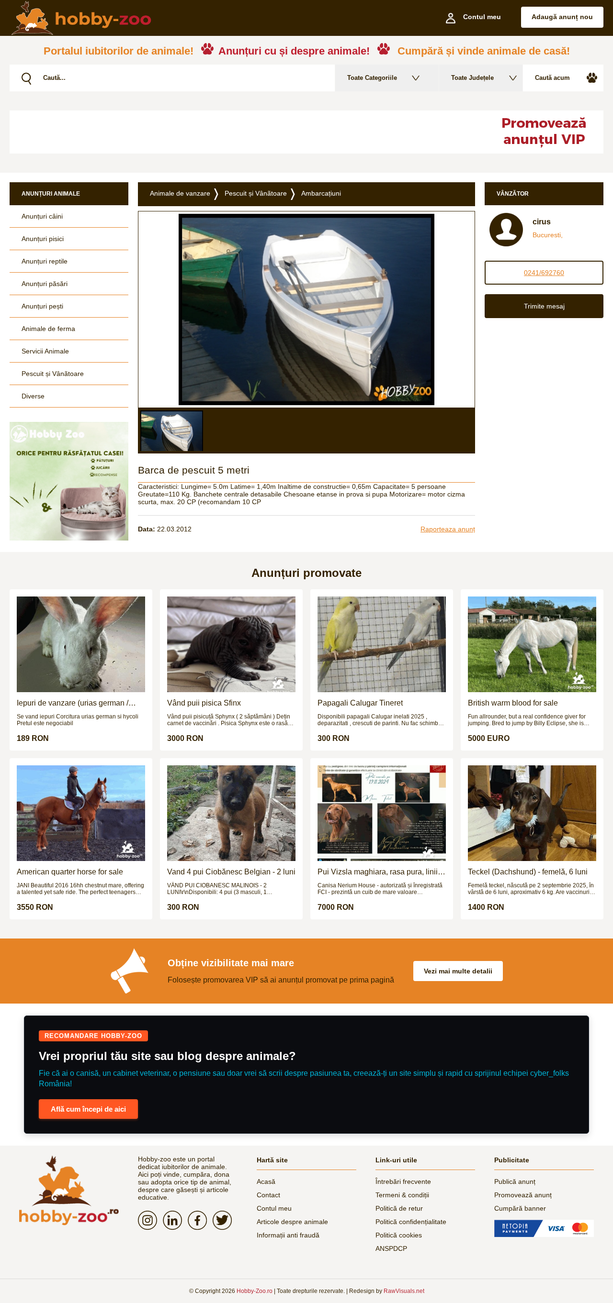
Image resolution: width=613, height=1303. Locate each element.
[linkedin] (175, 1220)
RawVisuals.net (404, 1291)
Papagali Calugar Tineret (360, 703)
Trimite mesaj (544, 306)
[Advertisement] (242, 132)
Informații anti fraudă (288, 1235)
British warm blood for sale (513, 703)
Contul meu (274, 1208)
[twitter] (225, 1220)
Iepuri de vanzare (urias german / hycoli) (72, 703)
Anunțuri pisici (43, 239)
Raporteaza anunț (447, 529)
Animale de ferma (48, 328)
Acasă (266, 1181)
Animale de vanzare (180, 193)
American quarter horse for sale (70, 872)
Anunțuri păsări (45, 283)
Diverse (33, 396)
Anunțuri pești (42, 306)
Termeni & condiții (402, 1195)
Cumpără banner (520, 1208)
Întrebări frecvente (403, 1181)
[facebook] (200, 1220)
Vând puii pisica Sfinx (204, 703)
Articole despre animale (292, 1222)
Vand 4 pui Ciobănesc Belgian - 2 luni (231, 872)
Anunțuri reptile (45, 261)
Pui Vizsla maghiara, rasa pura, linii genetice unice (378, 872)
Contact (268, 1195)
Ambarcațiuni (321, 193)
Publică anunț (514, 1181)
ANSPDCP (391, 1248)
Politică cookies (398, 1235)
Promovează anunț (523, 1195)
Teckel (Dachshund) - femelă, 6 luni (528, 872)
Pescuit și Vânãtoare (53, 373)
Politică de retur (399, 1208)
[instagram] (150, 1220)
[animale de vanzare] (69, 1190)
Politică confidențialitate (410, 1222)
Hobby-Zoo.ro (254, 1291)
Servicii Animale (45, 351)
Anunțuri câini (42, 216)
